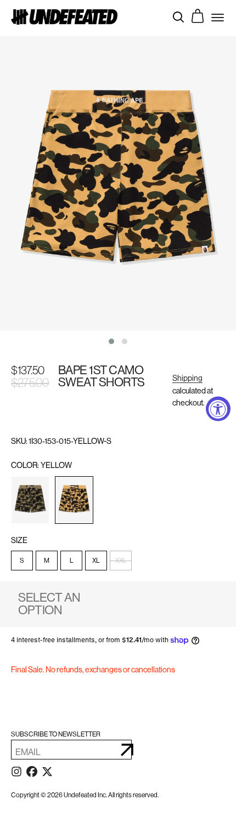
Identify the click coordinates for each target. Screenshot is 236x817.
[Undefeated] (64, 17)
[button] (30, 500)
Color (41, 465)
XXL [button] (121, 560)
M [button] (46, 560)
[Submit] (127, 749)
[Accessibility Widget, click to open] (218, 408)
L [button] (72, 560)
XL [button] (96, 560)
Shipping (187, 378)
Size (20, 540)
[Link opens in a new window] (16, 773)
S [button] (22, 560)
